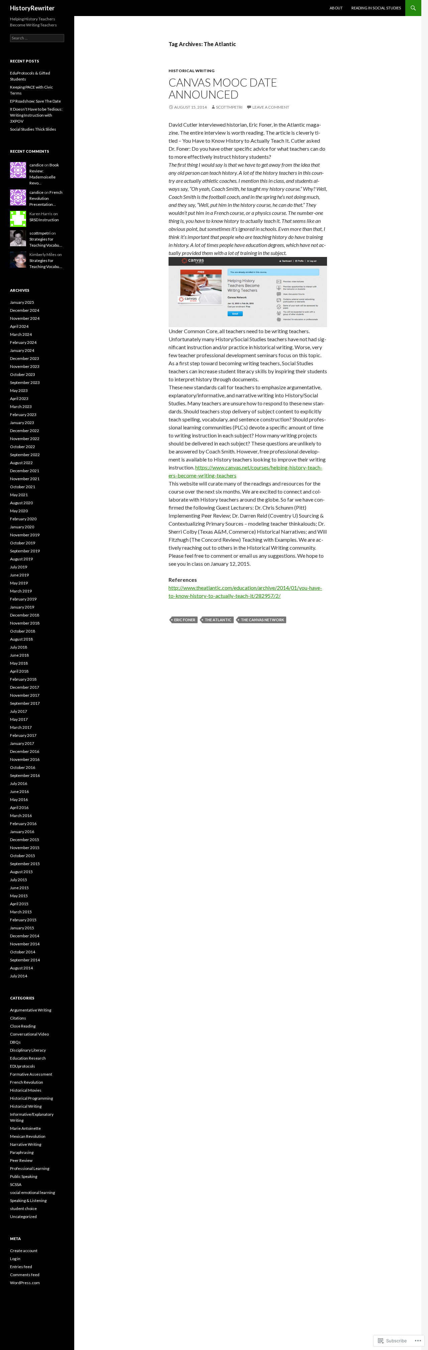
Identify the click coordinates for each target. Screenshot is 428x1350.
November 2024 (24, 318)
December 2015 (24, 839)
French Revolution (26, 1082)
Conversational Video (29, 1034)
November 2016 (24, 759)
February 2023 (23, 414)
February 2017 (23, 735)
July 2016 (18, 783)
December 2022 (24, 430)
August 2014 (21, 967)
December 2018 (24, 615)
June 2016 (19, 791)
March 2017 (21, 727)
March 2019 (21, 590)
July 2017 (18, 711)
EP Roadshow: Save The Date (35, 101)
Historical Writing (191, 70)
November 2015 (24, 847)
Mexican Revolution (27, 1136)
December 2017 (24, 687)
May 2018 (19, 663)
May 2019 (19, 582)
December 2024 (24, 310)
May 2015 (19, 895)
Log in (15, 1258)
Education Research (28, 1058)
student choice (23, 1208)
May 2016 (19, 799)
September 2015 (25, 863)
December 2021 (24, 470)
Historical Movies (25, 1090)
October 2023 (22, 374)
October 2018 (22, 631)
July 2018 (18, 647)
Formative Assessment (31, 1074)
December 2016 (24, 751)
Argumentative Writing (30, 1010)
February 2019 (23, 598)
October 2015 (22, 855)
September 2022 (25, 454)
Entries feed (21, 1266)
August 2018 (21, 639)
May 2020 (19, 510)
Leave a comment (270, 107)
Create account (23, 1250)
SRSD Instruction (44, 219)
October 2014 (22, 951)
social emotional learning (32, 1192)
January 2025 (22, 302)
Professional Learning (29, 1168)
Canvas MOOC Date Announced (223, 88)
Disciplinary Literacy (28, 1050)
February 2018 (23, 679)
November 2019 (24, 534)
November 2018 (24, 623)
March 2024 (21, 334)
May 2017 (19, 719)
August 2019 (21, 558)
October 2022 (22, 446)
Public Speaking (23, 1176)
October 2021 (22, 486)
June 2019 (19, 574)
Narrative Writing (25, 1144)
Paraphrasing (21, 1152)
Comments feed (24, 1274)
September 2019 (25, 550)
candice (36, 164)
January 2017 (22, 743)
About (336, 8)
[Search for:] (37, 37)
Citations (18, 1018)
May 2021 (19, 494)
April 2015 (19, 903)
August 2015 (21, 871)
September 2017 (25, 703)
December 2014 (24, 935)
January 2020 (22, 526)
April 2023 (19, 398)
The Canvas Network (262, 620)
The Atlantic (218, 620)
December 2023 (24, 358)
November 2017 (24, 695)
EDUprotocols (22, 1066)
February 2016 (23, 823)
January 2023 (22, 422)
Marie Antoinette (25, 1128)
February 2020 (23, 518)
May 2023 (19, 390)
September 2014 (25, 959)
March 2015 (21, 911)
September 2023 (25, 382)
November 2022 (24, 438)
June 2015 (19, 887)
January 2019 (22, 607)
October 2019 (22, 542)
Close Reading (22, 1026)
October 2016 (22, 767)
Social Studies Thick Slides (33, 129)
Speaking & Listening (28, 1200)
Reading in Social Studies (376, 8)
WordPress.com (25, 1282)
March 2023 (21, 406)
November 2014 (24, 943)
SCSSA (15, 1184)
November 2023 (24, 366)
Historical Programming (31, 1098)
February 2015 (23, 919)
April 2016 (19, 807)
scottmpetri (229, 107)
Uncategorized (23, 1216)
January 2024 (22, 350)
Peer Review (21, 1160)
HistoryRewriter (32, 8)
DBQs (15, 1042)
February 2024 (23, 342)
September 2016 (25, 775)
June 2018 (19, 655)
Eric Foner (184, 620)
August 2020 (21, 502)
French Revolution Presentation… (46, 198)
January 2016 (22, 831)
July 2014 (18, 975)
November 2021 (24, 478)
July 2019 (18, 566)
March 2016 (21, 815)
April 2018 (19, 671)
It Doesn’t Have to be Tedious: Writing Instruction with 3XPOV (36, 115)
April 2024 (19, 326)
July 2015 (18, 879)
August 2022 (21, 462)
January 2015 (22, 927)
